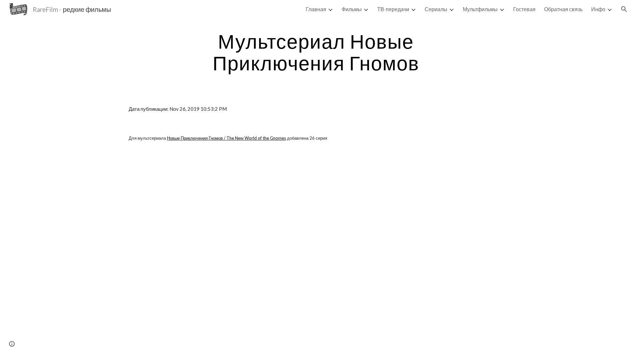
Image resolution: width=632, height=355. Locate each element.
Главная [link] (316, 9)
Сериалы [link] (436, 9)
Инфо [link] (598, 9)
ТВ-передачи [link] (393, 9)
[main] (316, 52)
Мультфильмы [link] (480, 9)
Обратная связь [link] (563, 9)
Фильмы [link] (352, 9)
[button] (624, 9)
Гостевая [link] (524, 9)
